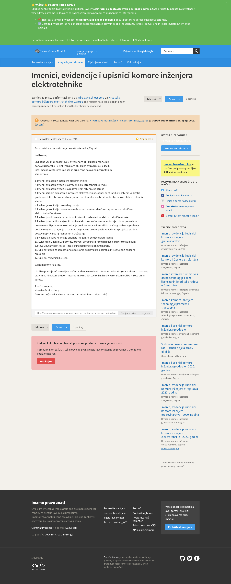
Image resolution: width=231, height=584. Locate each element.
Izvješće (146, 313)
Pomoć (117, 62)
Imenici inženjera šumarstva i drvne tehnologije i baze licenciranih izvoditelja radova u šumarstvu (180, 279)
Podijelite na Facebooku (179, 195)
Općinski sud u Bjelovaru (173, 355)
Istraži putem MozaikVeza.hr (182, 215)
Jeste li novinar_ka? (115, 522)
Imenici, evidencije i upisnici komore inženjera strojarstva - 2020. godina (180, 388)
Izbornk (151, 99)
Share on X (172, 190)
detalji (39, 124)
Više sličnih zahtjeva (170, 448)
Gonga (69, 534)
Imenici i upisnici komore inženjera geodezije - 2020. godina (178, 366)
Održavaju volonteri (42, 527)
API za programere (143, 530)
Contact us (58, 106)
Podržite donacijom (180, 527)
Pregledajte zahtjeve (70, 62)
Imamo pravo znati (50, 51)
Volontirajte (134, 62)
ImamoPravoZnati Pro (177, 164)
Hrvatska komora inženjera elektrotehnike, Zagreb (75, 100)
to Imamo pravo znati (180, 208)
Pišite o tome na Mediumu (181, 201)
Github (182, 558)
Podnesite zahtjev (42, 62)
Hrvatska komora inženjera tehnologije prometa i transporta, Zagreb (178, 315)
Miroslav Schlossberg (91, 97)
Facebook (197, 558)
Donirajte (46, 361)
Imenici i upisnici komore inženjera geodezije (176, 327)
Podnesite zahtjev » (176, 148)
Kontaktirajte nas (143, 513)
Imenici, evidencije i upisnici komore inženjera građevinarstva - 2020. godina (180, 411)
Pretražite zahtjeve (115, 513)
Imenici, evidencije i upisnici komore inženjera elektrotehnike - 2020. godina (180, 433)
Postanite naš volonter (141, 519)
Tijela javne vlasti (98, 62)
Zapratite (174, 99)
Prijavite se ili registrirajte (138, 51)
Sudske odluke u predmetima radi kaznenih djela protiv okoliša (179, 348)
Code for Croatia (54, 534)
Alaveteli (71, 527)
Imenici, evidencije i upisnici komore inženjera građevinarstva (178, 237)
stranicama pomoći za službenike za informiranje (107, 13)
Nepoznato (146, 139)
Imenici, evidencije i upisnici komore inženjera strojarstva (179, 257)
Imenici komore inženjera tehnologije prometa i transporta (177, 303)
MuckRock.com (143, 40)
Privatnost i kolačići (144, 525)
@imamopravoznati (189, 558)
